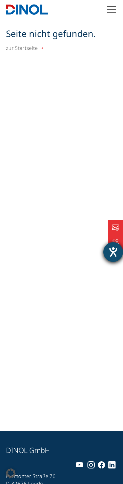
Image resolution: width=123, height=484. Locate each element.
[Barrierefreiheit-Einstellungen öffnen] (113, 252)
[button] (10, 473)
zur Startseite (22, 47)
